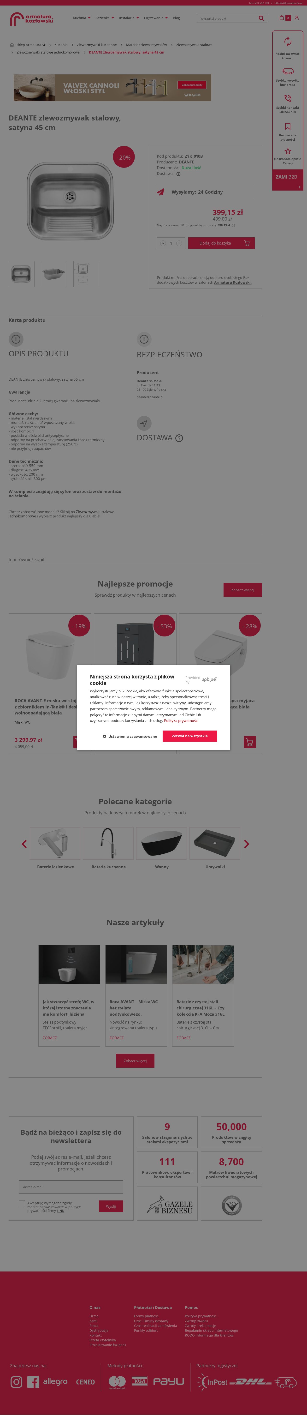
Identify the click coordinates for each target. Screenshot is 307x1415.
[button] (132, 736)
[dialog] (153, 707)
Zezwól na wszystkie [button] (190, 736)
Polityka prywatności (181, 720)
